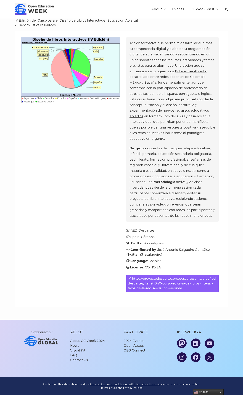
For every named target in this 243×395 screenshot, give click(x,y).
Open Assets (134, 346)
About (156, 9)
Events (178, 9)
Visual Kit (77, 350)
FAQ (73, 355)
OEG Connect (134, 350)
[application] (164, 9)
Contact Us (79, 360)
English (203, 391)
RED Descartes (142, 230)
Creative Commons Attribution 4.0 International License (125, 384)
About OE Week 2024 (87, 341)
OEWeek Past (203, 9)
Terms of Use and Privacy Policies (121, 387)
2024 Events (134, 341)
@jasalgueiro (154, 243)
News (74, 346)
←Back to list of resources (35, 25)
